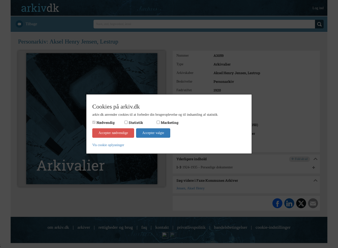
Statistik (136, 122)
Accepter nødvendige (113, 133)
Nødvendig (106, 122)
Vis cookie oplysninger (108, 145)
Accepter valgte (153, 133)
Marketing (169, 122)
